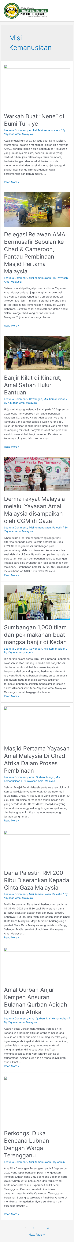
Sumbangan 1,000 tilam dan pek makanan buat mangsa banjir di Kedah (35, 634)
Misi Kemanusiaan (49, 130)
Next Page (37, 1234)
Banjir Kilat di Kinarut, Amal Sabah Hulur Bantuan (32, 385)
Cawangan (35, 398)
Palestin (57, 527)
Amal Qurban (37, 777)
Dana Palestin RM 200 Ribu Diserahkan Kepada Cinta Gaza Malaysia (36, 880)
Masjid (50, 777)
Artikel (33, 130)
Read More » (11, 182)
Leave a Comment (15, 130)
